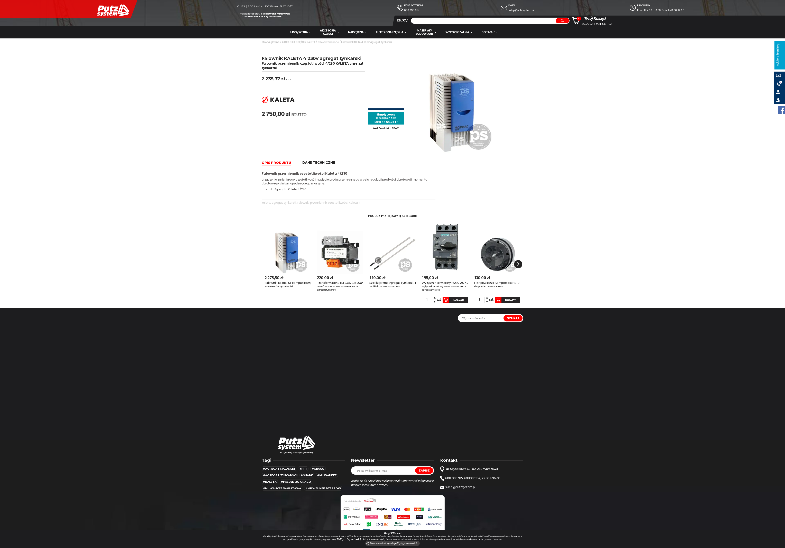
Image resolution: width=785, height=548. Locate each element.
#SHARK (307, 475)
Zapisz (424, 470)
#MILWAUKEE (327, 475)
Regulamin (255, 6)
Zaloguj (587, 24)
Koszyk (458, 299)
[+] (435, 298)
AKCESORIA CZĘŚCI (328, 32)
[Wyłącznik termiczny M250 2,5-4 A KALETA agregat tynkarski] (445, 247)
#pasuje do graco (296, 481)
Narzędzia (356, 32)
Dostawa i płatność (279, 6)
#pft (303, 468)
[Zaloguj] (779, 92)
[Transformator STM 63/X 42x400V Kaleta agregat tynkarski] (340, 247)
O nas (241, 6)
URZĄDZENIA (299, 32)
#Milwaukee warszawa (282, 488)
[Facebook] (781, 110)
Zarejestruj (603, 24)
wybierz (777, 55)
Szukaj (513, 318)
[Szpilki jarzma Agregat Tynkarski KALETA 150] (392, 247)
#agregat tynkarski (279, 475)
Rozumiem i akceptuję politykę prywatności (393, 543)
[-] (435, 301)
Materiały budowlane (424, 32)
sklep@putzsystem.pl (521, 10)
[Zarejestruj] (779, 100)
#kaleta (270, 481)
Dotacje (488, 32)
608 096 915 (411, 10)
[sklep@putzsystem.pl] (779, 76)
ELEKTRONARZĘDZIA (389, 32)
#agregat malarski (279, 468)
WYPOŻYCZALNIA (457, 32)
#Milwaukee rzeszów (323, 488)
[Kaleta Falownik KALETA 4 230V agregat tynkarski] (454, 102)
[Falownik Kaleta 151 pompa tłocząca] (288, 247)
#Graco (318, 468)
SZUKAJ (402, 20)
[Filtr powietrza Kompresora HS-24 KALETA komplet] (497, 247)
